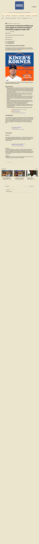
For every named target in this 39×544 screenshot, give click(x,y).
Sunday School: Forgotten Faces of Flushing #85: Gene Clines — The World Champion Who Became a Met (31, 179)
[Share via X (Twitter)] (7, 162)
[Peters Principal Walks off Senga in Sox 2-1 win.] (7, 173)
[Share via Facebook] (5, 162)
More (31, 18)
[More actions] (33, 23)
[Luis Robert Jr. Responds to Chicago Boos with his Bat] (19, 173)
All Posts (3, 18)
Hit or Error (18, 18)
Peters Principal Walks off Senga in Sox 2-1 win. (7, 178)
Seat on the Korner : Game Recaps (11, 18)
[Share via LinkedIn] (9, 162)
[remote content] (19, 111)
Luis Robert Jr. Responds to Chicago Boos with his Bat (19, 179)
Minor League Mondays (25, 18)
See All (36, 168)
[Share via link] (11, 162)
